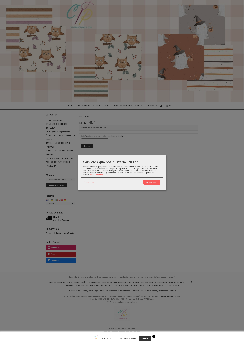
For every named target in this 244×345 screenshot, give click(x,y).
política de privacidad (98, 175)
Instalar (145, 338)
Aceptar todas (151, 182)
